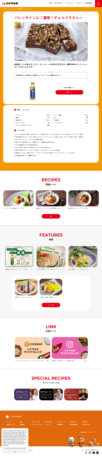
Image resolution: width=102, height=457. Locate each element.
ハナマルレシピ (69, 3)
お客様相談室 (88, 3)
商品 (50, 3)
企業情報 (22, 424)
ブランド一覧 (36, 422)
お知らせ (79, 3)
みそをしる (73, 422)
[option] (19, 258)
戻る (51, 216)
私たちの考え (58, 3)
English (90, 432)
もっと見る (51, 305)
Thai (95, 432)
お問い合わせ (86, 424)
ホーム (9, 422)
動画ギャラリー (11, 424)
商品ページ (69, 92)
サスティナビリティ (37, 424)
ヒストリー (48, 424)
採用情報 (59, 424)
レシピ (5, 9)
